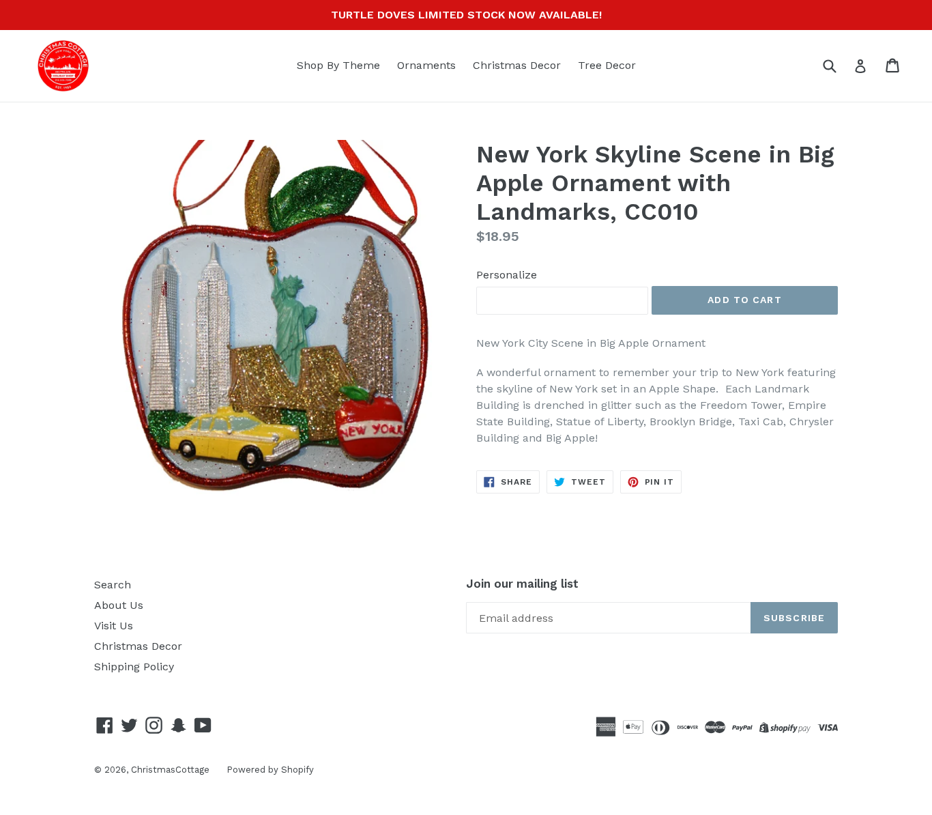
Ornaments (426, 65)
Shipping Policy (134, 666)
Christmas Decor (517, 65)
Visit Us (113, 625)
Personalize (506, 274)
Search (112, 584)
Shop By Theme (338, 65)
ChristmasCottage (170, 769)
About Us (118, 605)
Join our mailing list (522, 583)
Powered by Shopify (270, 769)
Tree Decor (607, 65)
